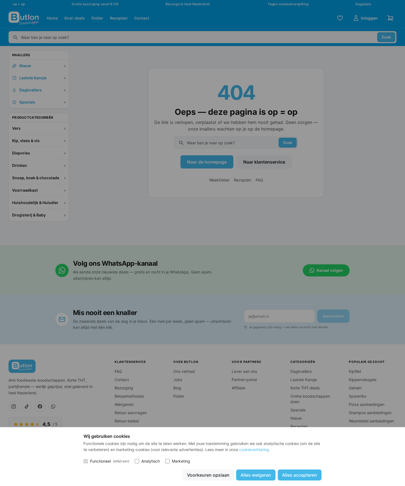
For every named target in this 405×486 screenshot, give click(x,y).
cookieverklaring (254, 449)
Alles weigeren (256, 475)
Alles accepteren (299, 475)
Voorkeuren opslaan (208, 475)
